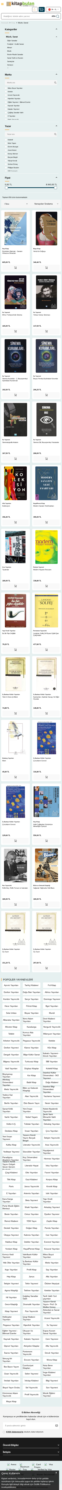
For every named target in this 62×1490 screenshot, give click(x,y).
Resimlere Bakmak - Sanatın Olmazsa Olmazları (12, 252)
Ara (54, 16)
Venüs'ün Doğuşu (39, 251)
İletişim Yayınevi (38, 567)
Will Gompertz (13, 171)
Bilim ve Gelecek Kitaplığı (41, 885)
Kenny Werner (13, 154)
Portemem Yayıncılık (40, 630)
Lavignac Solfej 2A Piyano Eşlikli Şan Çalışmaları (46, 634)
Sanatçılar (10, 61)
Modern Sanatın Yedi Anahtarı (43, 506)
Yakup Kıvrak (12, 161)
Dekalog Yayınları (8, 758)
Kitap (13, 23)
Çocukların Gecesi (39, 761)
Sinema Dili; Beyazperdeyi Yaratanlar (46, 442)
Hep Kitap (5, 248)
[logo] (20, 4)
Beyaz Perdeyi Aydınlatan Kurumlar (45, 378)
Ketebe (10, 91)
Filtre (7, 204)
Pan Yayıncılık (7, 885)
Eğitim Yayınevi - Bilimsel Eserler (19, 102)
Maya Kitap (37, 248)
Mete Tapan (12, 143)
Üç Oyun (5, 952)
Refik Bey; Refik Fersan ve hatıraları (15, 888)
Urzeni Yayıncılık (14, 95)
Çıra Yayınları (6, 567)
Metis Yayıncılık (13, 119)
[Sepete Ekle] (15, 268)
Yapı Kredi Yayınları (8, 630)
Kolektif (10, 140)
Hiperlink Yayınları (14, 98)
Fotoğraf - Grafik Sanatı (15, 44)
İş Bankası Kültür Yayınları (11, 694)
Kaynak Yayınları (14, 106)
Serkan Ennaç (13, 164)
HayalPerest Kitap (39, 503)
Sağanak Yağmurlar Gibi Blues (44, 888)
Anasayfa (5, 23)
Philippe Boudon (13, 167)
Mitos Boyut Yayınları (15, 88)
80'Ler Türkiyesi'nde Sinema (12, 315)
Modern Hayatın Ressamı (42, 570)
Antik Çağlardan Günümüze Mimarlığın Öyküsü (43, 825)
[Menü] (2, 4)
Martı (4, 761)
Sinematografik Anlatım (10, 442)
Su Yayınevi (6, 312)
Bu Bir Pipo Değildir (9, 633)
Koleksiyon (6, 506)
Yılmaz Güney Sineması (41, 315)
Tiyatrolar (5, 570)
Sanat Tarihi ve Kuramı (15, 58)
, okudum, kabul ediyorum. (25, 1432)
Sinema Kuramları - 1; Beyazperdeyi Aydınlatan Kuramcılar (15, 379)
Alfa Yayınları (6, 503)
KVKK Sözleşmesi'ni (14, 1432)
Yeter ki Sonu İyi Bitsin (10, 697)
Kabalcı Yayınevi (13, 109)
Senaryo (10, 65)
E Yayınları (11, 116)
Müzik (9, 51)
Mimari (9, 47)
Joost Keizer (12, 150)
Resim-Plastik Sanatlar (15, 54)
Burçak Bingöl (12, 157)
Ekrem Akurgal (13, 147)
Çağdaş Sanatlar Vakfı (15, 112)
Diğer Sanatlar (12, 40)
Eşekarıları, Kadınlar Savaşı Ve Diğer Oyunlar (46, 698)
